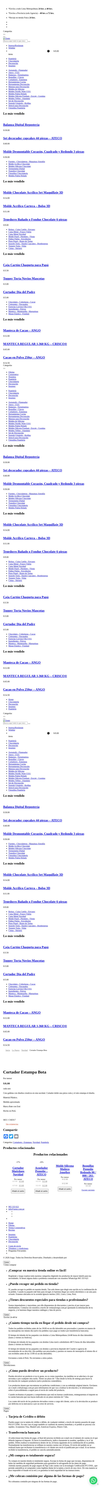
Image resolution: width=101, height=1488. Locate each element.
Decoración (13, 63)
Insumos (11, 66)
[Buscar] (29, 41)
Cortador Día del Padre (19, 292)
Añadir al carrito (18, 1191)
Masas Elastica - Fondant (18, 314)
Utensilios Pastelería (16, 108)
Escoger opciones (88, 1190)
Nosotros (12, 377)
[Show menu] (4, 34)
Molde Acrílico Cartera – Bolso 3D (26, 206)
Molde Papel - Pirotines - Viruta (21, 236)
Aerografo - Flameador (17, 70)
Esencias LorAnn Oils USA (20, 307)
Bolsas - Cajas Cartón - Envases (21, 229)
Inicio (8, 1050)
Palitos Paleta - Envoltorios (19, 239)
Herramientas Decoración (19, 84)
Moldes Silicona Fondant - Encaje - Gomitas (26, 96)
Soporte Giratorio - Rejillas (19, 103)
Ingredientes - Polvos (17, 309)
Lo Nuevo (15, 1050)
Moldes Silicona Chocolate (19, 166)
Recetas (11, 1230)
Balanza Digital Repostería (21, 124)
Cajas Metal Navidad (17, 234)
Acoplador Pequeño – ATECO (41, 1171)
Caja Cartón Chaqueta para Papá (26, 265)
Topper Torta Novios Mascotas (23, 278)
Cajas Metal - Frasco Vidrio (19, 232)
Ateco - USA (13, 72)
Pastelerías (12, 1237)
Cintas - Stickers (15, 248)
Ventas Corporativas (16, 1228)
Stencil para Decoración (18, 105)
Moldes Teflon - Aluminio (19, 98)
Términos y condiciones (18, 1248)
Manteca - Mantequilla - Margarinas (23, 311)
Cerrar (6, 1262)
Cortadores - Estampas (17, 80)
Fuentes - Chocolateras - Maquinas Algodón (26, 161)
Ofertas (11, 372)
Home (11, 699)
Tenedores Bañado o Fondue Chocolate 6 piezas (35, 219)
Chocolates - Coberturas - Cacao (21, 302)
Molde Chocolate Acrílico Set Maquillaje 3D (33, 192)
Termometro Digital (16, 169)
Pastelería (12, 59)
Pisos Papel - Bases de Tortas (20, 241)
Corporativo (13, 374)
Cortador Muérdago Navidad (18, 1171)
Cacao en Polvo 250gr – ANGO (24, 357)
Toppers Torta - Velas (17, 246)
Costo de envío (14, 1246)
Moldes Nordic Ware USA (19, 91)
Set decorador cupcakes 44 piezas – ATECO (32, 138)
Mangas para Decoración (18, 87)
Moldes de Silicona (16, 89)
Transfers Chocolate (16, 171)
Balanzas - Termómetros (18, 75)
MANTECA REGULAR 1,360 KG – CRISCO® (35, 344)
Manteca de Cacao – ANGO (22, 330)
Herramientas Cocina (17, 82)
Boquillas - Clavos (16, 77)
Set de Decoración (16, 101)
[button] (93, 1480)
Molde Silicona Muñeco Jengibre (65, 1169)
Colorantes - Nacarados (18, 304)
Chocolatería (13, 61)
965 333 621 (13, 1207)
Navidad (24, 1050)
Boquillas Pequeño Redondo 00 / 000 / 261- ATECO (88, 1172)
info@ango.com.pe (16, 1209)
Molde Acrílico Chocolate (19, 164)
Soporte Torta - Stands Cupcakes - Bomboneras (28, 244)
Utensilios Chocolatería (18, 173)
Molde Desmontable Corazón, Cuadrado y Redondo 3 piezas (43, 151)
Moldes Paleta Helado (17, 94)
